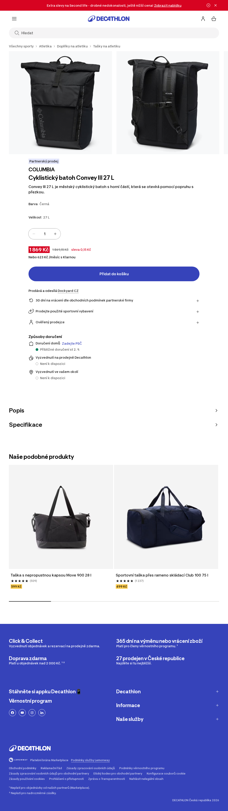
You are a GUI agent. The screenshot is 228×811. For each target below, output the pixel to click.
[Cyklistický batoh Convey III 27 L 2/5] (168, 102)
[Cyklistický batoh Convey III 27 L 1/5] (60, 102)
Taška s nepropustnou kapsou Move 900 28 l (51, 575)
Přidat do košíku (114, 274)
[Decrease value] (33, 234)
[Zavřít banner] (215, 5)
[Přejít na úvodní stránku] (109, 19)
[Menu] (14, 18)
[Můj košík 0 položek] (213, 18)
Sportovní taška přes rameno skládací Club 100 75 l (162, 575)
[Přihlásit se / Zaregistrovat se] (203, 18)
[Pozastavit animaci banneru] (208, 5)
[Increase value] (55, 234)
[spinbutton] (44, 233)
